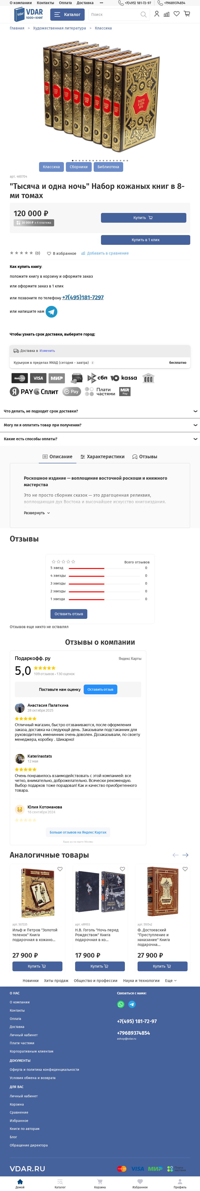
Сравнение (19, 1112)
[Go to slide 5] (86, 160)
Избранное (140, 1187)
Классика (103, 28)
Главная (17, 28)
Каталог (72, 14)
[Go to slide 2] (76, 160)
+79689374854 (174, 3)
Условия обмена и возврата (33, 1078)
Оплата (65, 2)
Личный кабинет (24, 1035)
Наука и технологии (141, 980)
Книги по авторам (25, 1129)
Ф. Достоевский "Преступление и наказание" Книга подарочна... (154, 937)
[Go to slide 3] (79, 160)
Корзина (100, 1187)
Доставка (85, 2)
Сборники (79, 167)
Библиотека (108, 167)
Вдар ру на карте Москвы (78, 841)
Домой (20, 1187)
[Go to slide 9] (100, 160)
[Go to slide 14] (117, 160)
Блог (13, 1137)
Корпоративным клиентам (31, 1051)
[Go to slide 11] (107, 160)
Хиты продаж (56, 980)
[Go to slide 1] (72, 160)
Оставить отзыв (69, 614)
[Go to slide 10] (103, 160)
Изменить (47, 351)
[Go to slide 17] (127, 160)
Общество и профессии (96, 980)
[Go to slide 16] (124, 160)
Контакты (45, 2)
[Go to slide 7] (93, 160)
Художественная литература (59, 28)
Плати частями (22, 1043)
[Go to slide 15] (120, 160)
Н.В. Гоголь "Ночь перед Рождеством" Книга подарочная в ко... (97, 934)
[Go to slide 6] (89, 160)
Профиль (180, 1187)
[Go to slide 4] (83, 160)
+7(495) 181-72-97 (138, 3)
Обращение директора (29, 1145)
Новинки (31, 980)
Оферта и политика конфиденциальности (44, 1070)
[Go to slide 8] (96, 160)
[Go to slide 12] (110, 160)
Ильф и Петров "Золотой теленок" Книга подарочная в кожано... (35, 934)
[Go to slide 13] (113, 160)
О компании (21, 2)
